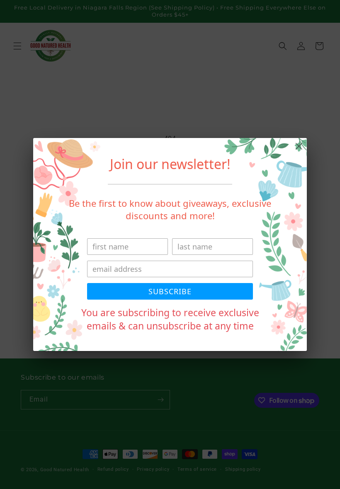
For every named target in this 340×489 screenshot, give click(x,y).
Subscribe (170, 291)
